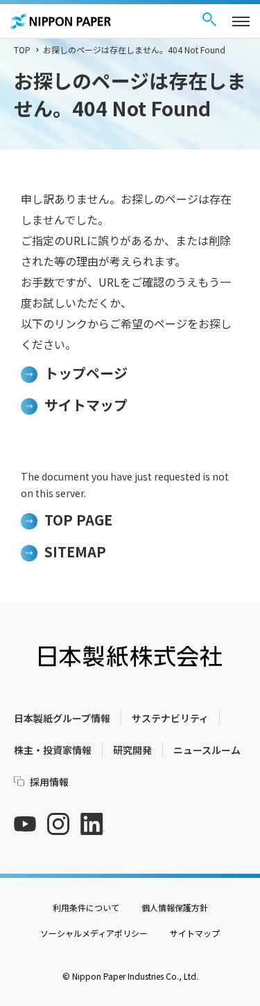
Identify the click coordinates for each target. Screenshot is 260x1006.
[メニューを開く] (241, 21)
